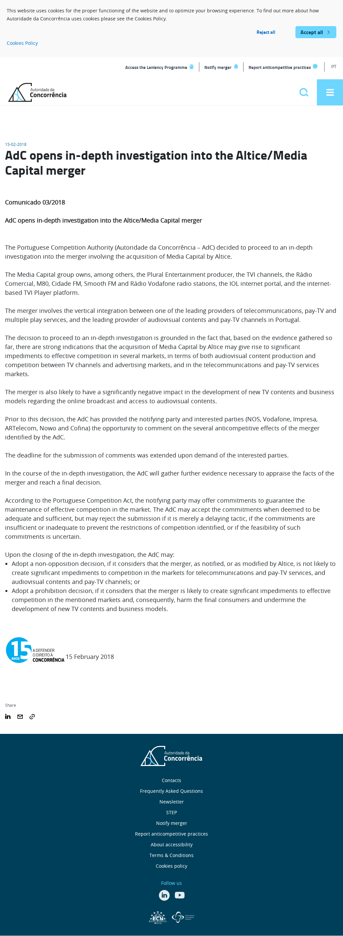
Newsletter (171, 801)
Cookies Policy (22, 43)
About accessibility (172, 844)
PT (333, 66)
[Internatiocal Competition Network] (183, 917)
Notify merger (217, 67)
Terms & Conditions (171, 855)
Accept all (311, 32)
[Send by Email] (20, 716)
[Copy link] (32, 716)
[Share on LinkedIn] (8, 716)
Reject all (266, 31)
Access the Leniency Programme (156, 67)
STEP (171, 812)
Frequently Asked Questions (171, 791)
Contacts (171, 780)
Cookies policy (171, 866)
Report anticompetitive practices (280, 67)
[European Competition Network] (158, 917)
